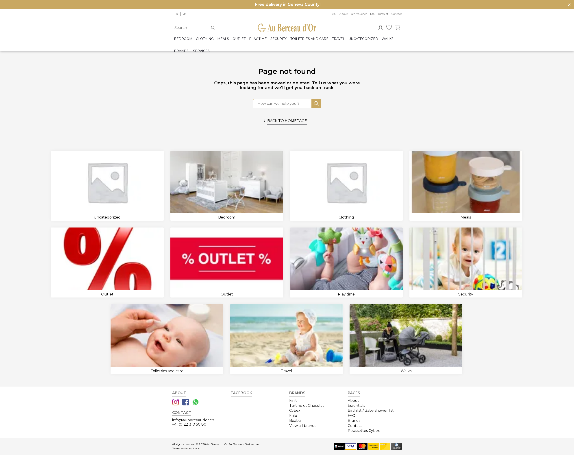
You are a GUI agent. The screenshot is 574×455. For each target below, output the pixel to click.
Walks (388, 39)
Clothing (205, 39)
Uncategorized (363, 39)
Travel (338, 39)
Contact (396, 13)
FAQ (333, 13)
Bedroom (183, 39)
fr (176, 13)
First (293, 400)
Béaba (295, 420)
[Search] (316, 103)
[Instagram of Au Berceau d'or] (175, 402)
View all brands (302, 426)
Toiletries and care (309, 39)
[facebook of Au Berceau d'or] (185, 402)
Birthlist (383, 13)
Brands (181, 51)
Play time (258, 39)
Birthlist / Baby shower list (371, 410)
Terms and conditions (186, 448)
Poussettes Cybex (364, 431)
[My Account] (380, 27)
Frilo (293, 415)
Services (201, 51)
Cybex (294, 410)
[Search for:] (282, 103)
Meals (223, 39)
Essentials (356, 405)
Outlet (239, 39)
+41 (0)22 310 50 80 (189, 424)
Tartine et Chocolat (306, 405)
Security (278, 39)
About (343, 13)
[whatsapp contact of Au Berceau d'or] (195, 402)
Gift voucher (359, 13)
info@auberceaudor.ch (193, 420)
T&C (372, 13)
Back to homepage (287, 121)
